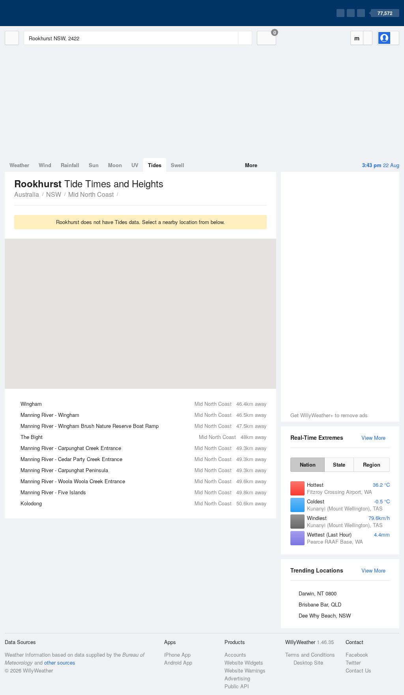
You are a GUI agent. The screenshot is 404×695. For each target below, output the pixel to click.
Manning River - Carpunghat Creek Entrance (144, 448)
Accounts (235, 654)
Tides (154, 165)
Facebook (357, 654)
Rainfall (70, 165)
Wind (45, 165)
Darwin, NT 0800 (318, 593)
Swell (177, 165)
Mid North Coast (91, 194)
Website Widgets (243, 662)
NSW (53, 194)
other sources (59, 662)
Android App (178, 662)
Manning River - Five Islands (144, 492)
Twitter (353, 662)
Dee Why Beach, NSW (325, 615)
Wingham (144, 403)
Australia (26, 194)
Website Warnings (245, 670)
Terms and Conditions (310, 654)
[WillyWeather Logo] (42, 13)
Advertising (237, 678)
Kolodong (144, 503)
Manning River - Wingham (144, 414)
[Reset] (231, 38)
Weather (19, 165)
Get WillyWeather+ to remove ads (329, 415)
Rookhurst (122, 193)
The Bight (144, 437)
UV (134, 165)
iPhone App (177, 654)
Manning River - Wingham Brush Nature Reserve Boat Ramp (144, 425)
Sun (94, 165)
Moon (115, 165)
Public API (236, 686)
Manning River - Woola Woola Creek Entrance (144, 481)
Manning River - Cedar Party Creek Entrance (144, 459)
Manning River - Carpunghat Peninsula (144, 470)
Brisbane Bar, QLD (320, 604)
